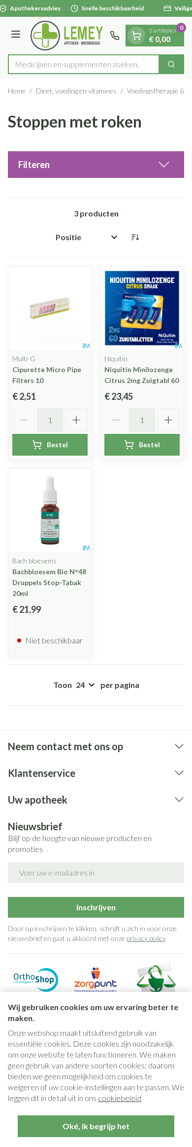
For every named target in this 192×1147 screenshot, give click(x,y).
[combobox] (84, 64)
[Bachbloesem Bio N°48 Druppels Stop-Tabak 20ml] (50, 510)
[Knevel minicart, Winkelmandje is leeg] (136, 35)
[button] (96, 164)
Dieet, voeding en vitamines (76, 90)
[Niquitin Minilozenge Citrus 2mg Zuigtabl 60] (142, 308)
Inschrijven (96, 907)
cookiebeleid (119, 1098)
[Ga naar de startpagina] (67, 35)
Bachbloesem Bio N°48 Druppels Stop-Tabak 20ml (49, 582)
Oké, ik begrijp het (96, 1126)
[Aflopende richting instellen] (135, 237)
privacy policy (146, 938)
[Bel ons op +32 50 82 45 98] (115, 36)
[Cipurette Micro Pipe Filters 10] (50, 308)
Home (17, 90)
